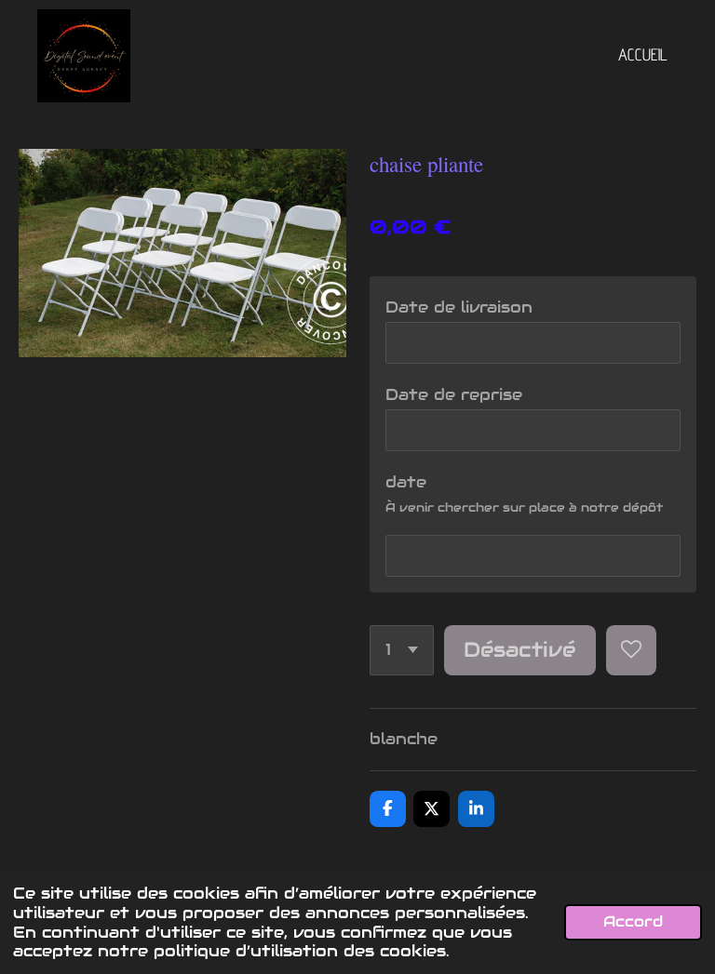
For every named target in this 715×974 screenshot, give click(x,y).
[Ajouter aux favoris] (631, 650)
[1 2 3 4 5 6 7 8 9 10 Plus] (402, 650)
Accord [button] (633, 921)
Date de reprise (453, 394)
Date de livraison (459, 307)
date (405, 482)
